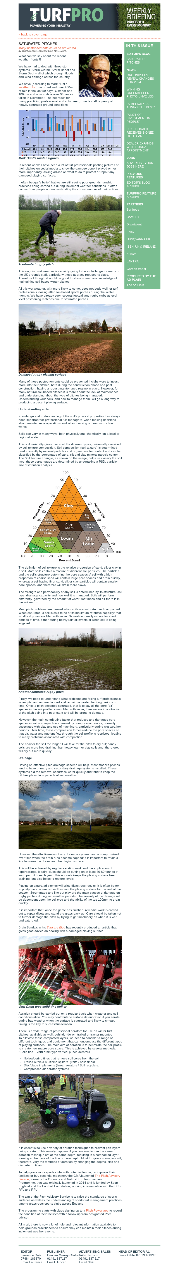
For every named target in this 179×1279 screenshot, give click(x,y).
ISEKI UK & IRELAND (141, 246)
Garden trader (136, 268)
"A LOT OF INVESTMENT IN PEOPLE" (138, 118)
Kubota (131, 254)
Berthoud (133, 209)
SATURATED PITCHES (136, 60)
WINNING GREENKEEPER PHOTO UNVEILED (140, 93)
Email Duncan (56, 1262)
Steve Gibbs (127, 1255)
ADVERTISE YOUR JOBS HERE (140, 164)
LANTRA (133, 261)
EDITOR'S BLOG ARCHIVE (138, 184)
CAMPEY (133, 217)
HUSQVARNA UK (138, 239)
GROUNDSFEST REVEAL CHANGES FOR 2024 (140, 78)
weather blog (27, 87)
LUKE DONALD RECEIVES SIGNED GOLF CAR (140, 132)
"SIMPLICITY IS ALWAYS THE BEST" (141, 105)
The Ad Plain (135, 285)
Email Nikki (86, 1262)
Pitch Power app (97, 1210)
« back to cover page (33, 34)
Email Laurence (31, 1262)
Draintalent (134, 224)
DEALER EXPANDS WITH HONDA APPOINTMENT (140, 147)
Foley (130, 231)
